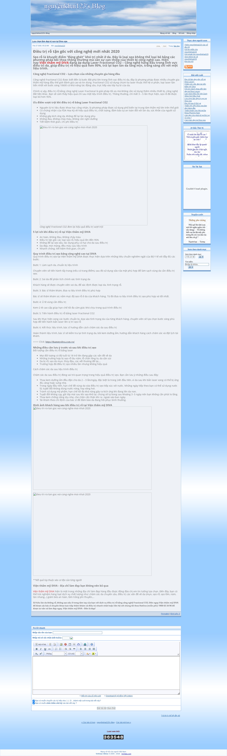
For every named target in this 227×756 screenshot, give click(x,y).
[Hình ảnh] (61, 644)
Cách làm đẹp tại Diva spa (195, 120)
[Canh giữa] (85, 649)
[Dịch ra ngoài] (65, 649)
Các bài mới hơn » (123, 722)
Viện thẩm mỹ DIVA (54, 63)
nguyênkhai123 (60, 46)
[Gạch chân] (45, 649)
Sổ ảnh (181, 33)
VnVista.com (126, 754)
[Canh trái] (81, 649)
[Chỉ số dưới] (36, 654)
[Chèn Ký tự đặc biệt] (78, 644)
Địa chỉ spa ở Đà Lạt (192, 103)
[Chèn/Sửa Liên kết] (85, 644)
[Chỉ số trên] (41, 654)
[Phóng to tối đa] (92, 644)
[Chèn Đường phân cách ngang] (74, 644)
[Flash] (65, 644)
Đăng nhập (191, 33)
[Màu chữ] (88, 654)
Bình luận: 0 (175, 614)
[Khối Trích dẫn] (74, 649)
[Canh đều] (94, 649)
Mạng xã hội (165, 33)
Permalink (165, 614)
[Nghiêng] (41, 649)
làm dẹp (177, 46)
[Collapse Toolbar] (178, 654)
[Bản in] (164, 47)
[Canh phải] (89, 649)
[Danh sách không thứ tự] (60, 649)
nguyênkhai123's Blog (41, 33)
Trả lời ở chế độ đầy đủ (170, 716)
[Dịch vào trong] (70, 649)
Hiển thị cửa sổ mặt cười (91, 696)
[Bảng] (70, 644)
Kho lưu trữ (188, 61)
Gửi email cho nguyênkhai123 (196, 54)
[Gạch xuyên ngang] (49, 649)
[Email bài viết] (158, 47)
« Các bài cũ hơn (88, 722)
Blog (174, 33)
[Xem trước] (54, 644)
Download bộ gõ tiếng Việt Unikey (119, 696)
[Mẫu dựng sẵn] (50, 644)
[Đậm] (36, 649)
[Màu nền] (94, 654)
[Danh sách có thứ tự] (56, 649)
